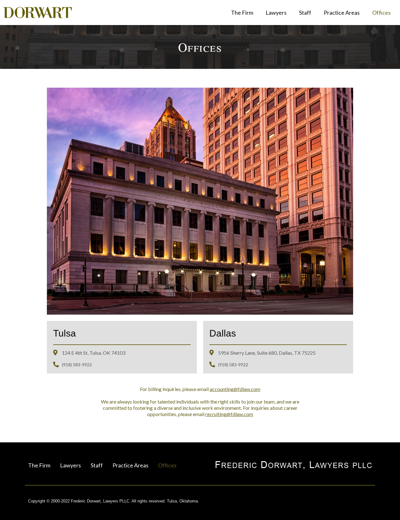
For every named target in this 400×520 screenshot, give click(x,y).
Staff (305, 12)
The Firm (242, 12)
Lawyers (276, 12)
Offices (381, 12)
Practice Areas (342, 12)
